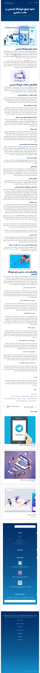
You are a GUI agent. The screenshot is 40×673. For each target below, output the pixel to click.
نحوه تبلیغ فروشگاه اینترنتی (32, 400)
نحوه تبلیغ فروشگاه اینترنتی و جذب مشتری (22, 400)
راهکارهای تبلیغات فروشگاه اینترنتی (31, 398)
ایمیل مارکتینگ (32, 396)
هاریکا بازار (20, 636)
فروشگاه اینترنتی (19, 398)
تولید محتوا (12, 396)
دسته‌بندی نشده (19, 542)
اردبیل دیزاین (20, 633)
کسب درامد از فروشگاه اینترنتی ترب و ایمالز (10, 398)
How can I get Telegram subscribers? (20, 567)
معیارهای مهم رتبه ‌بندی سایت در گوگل (20, 577)
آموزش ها (33, 394)
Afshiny (35, 389)
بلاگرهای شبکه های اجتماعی (25, 396)
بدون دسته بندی (19, 540)
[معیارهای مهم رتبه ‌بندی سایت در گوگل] (20, 573)
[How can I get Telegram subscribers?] (20, 563)
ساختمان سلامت (20, 639)
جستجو (9, 526)
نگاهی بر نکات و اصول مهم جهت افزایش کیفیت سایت (20, 586)
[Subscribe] (6, 601)
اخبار (19, 538)
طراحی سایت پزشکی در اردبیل (19, 544)
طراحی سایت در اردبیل (20, 623)
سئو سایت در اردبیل (20, 630)
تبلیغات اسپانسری (18, 396)
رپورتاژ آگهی (24, 398)
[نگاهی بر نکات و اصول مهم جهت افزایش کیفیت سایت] (20, 583)
